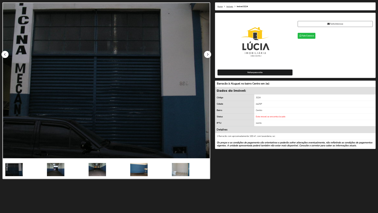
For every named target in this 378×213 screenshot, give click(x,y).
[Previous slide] (5, 54)
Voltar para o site (255, 72)
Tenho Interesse (336, 24)
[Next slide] (207, 54)
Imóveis (230, 7)
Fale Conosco (308, 36)
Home (220, 7)
